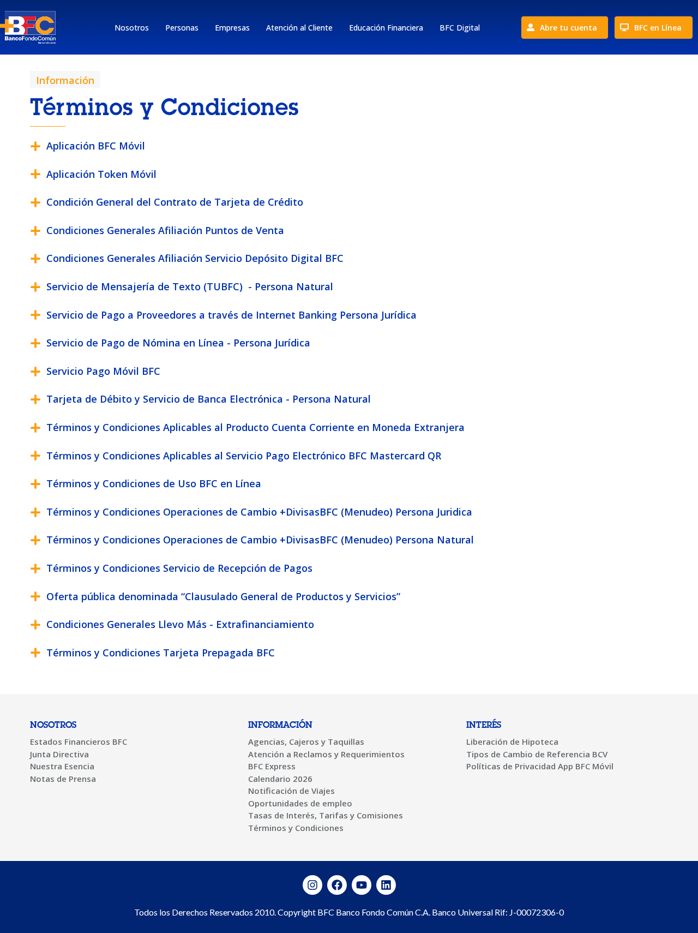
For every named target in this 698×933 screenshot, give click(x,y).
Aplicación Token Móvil (101, 174)
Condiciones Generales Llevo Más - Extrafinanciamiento (180, 624)
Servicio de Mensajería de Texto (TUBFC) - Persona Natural (189, 286)
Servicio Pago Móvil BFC (103, 371)
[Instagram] (312, 885)
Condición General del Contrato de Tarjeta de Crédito (174, 201)
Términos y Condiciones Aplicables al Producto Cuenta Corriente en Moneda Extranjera (255, 427)
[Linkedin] (386, 885)
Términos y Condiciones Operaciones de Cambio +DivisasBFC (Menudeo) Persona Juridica (259, 511)
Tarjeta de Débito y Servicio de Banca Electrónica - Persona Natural (208, 398)
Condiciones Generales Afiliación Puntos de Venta (165, 230)
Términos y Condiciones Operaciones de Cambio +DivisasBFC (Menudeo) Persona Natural (260, 539)
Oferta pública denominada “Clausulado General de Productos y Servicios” (223, 596)
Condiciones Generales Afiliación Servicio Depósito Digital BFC (195, 258)
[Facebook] (337, 885)
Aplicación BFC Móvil (95, 145)
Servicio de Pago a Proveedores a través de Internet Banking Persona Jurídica (231, 314)
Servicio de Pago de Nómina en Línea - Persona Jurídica (178, 342)
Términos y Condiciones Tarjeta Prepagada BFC (160, 652)
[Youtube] (361, 885)
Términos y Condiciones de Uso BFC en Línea (153, 483)
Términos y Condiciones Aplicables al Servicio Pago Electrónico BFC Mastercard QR (243, 455)
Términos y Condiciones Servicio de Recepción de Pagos (179, 568)
